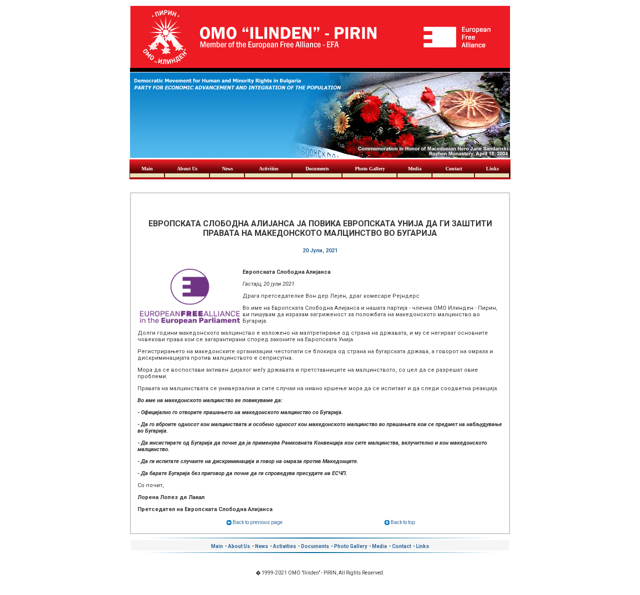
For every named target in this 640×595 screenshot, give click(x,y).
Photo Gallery (370, 168)
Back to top (402, 522)
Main (147, 168)
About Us (187, 168)
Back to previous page (257, 522)
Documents (317, 168)
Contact (454, 168)
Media (415, 168)
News (227, 168)
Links (492, 168)
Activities (268, 168)
